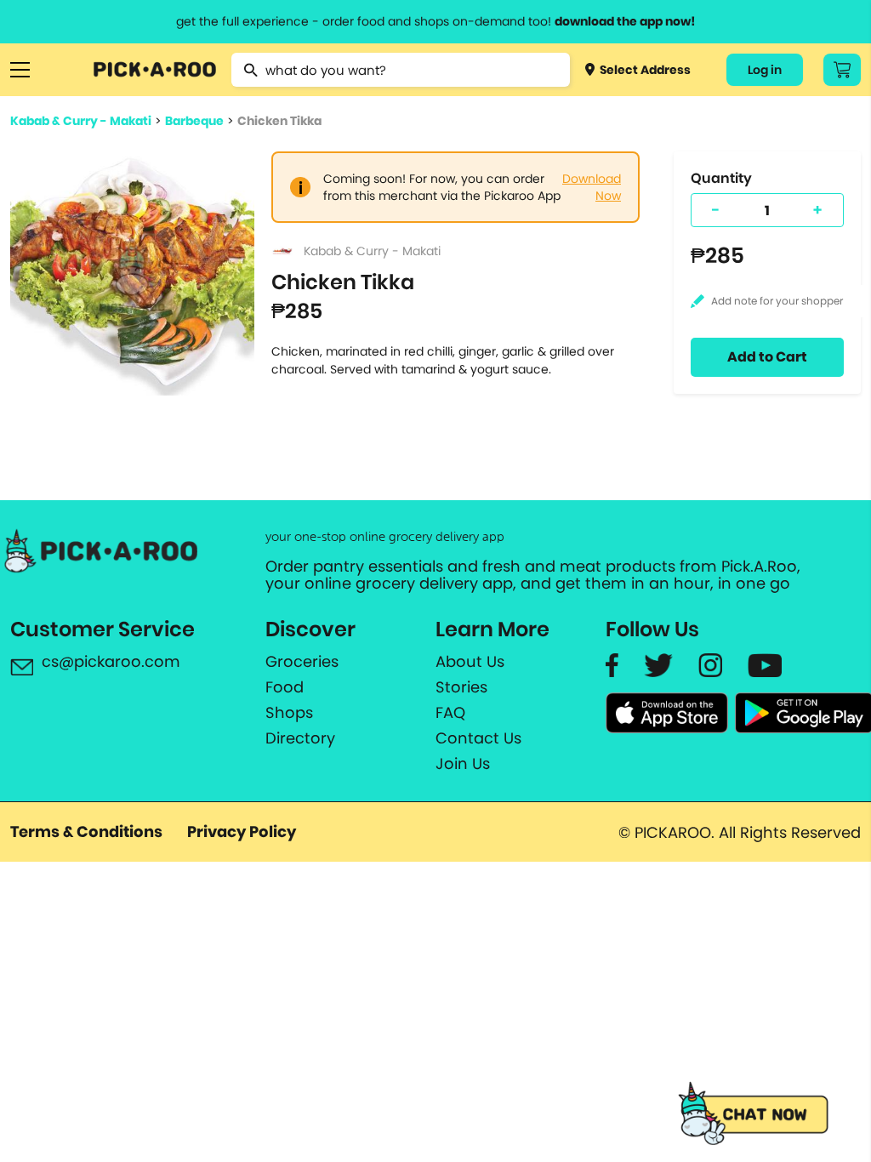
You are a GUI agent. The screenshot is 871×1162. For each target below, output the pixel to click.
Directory (300, 738)
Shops (289, 712)
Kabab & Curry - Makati (80, 120)
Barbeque (194, 120)
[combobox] (400, 70)
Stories (461, 687)
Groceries (302, 661)
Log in (765, 69)
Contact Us (478, 738)
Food (284, 687)
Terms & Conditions (86, 831)
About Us (470, 661)
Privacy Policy (241, 831)
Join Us (463, 763)
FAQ (450, 712)
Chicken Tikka (279, 120)
